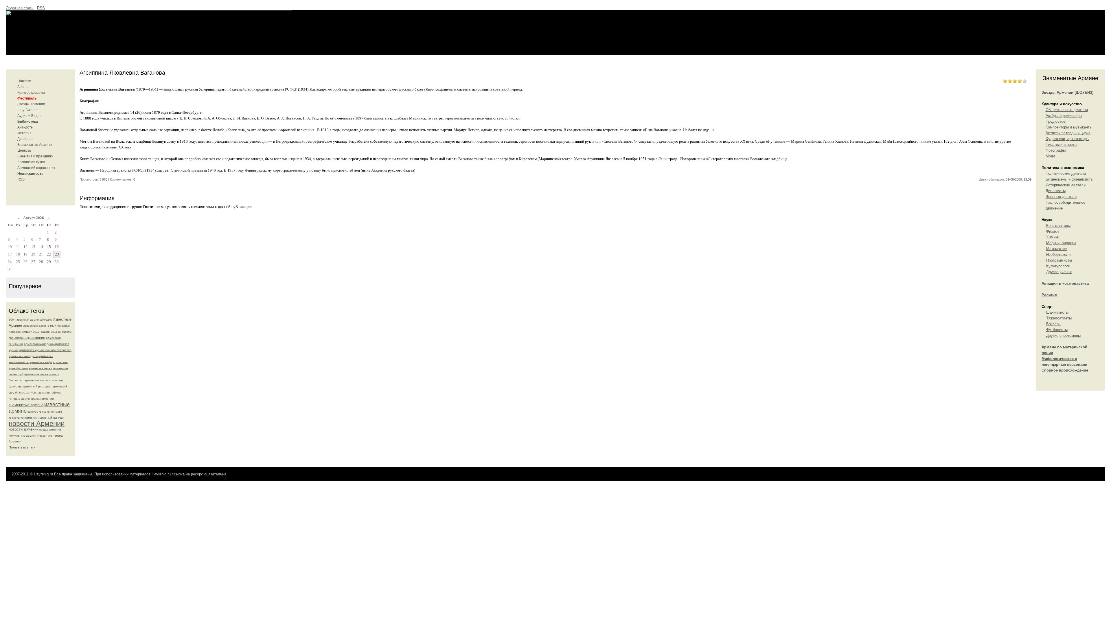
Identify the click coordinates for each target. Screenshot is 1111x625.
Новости (24, 81)
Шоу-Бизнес (27, 110)
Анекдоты (25, 127)
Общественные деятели (1067, 110)
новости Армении (37, 423)
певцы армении (50, 429)
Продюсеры (1056, 121)
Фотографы (1056, 150)
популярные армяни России (28, 435)
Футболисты (1057, 330)
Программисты (1059, 260)
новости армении (23, 429)
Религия (1049, 295)
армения (37, 337)
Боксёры (1053, 324)
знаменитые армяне (26, 405)
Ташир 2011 (49, 331)
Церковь (24, 150)
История (24, 133)
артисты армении (38, 392)
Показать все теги (22, 447)
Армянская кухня (31, 162)
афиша (56, 392)
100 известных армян (24, 319)
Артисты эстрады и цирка (1068, 133)
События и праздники (35, 156)
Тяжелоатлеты (1059, 318)
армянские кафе (41, 362)
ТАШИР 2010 (30, 331)
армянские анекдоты (23, 356)
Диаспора (25, 139)
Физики (1052, 231)
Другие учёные (1059, 272)
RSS (41, 8)
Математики (1056, 249)
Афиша (23, 87)
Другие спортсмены (1063, 335)
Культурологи (1058, 266)
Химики (1052, 237)
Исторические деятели (1066, 185)
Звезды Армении (31, 104)
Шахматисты (1057, 312)
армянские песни (40, 368)
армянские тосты (36, 380)
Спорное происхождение (1065, 370)
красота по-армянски (23, 417)
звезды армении (42, 398)
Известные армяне (36, 325)
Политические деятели (1066, 173)
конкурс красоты (38, 411)
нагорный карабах (51, 417)
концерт (56, 411)
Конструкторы (1058, 225)
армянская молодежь (39, 343)
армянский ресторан (37, 386)
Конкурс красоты (31, 93)
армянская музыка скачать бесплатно (45, 350)
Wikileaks (46, 319)
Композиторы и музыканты (1069, 127)
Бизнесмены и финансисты (1069, 179)
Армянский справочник (36, 168)
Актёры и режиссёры (1064, 115)
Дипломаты (1056, 191)
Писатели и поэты (1061, 144)
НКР (53, 325)
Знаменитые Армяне (34, 145)
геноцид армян (19, 398)
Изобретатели (1058, 254)
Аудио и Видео (29, 116)
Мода (1050, 156)
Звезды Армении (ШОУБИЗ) (1067, 92)
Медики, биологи (1061, 243)
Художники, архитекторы (1067, 139)
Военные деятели (1061, 196)
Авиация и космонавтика (1065, 283)
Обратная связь (20, 8)
